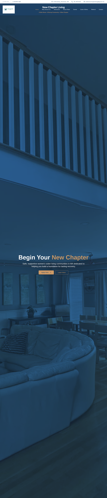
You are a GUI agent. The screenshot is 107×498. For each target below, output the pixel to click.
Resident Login (17, 1)
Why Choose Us (46, 9)
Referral (93, 9)
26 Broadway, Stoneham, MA (61, 1)
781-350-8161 (77, 1)
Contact (101, 9)
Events (75, 9)
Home (37, 9)
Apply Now (44, 272)
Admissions (57, 9)
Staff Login (6, 1)
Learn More (62, 272)
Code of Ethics (84, 9)
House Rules (66, 9)
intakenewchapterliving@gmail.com (95, 1)
